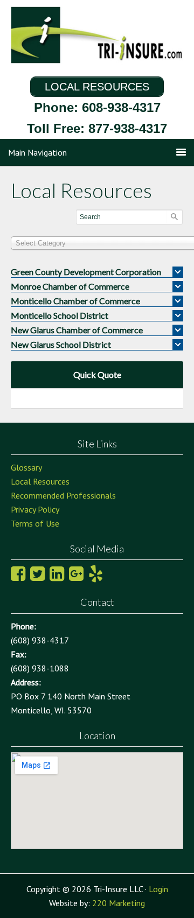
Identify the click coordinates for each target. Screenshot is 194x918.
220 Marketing (118, 903)
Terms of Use (35, 523)
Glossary (26, 467)
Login (158, 889)
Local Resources (40, 481)
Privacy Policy (35, 509)
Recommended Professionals (63, 495)
